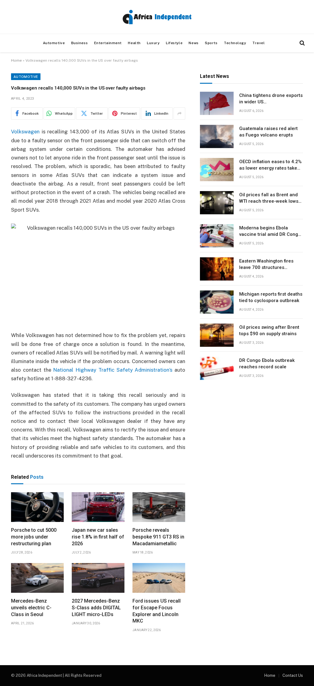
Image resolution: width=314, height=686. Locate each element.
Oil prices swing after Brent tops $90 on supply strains (269, 330)
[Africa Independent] (157, 17)
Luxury (153, 43)
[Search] (301, 43)
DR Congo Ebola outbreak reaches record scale (267, 364)
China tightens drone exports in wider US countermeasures (271, 99)
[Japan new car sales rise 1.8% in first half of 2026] (98, 507)
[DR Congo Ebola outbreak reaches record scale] (217, 368)
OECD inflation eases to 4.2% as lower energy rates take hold (270, 165)
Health (134, 43)
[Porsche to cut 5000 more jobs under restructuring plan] (37, 507)
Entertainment (108, 43)
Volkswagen (25, 131)
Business (79, 43)
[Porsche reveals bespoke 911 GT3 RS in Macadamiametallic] (158, 507)
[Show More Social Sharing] (179, 113)
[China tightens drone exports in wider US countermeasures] (217, 103)
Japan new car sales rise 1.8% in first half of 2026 (98, 536)
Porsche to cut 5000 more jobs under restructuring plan (33, 536)
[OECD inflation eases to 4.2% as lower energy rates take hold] (217, 169)
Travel (258, 43)
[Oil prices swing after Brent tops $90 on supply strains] (217, 335)
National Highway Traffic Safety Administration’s (112, 370)
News (193, 43)
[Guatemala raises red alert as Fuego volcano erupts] (217, 136)
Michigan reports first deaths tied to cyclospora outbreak (270, 297)
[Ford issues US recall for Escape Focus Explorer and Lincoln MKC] (158, 578)
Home (16, 60)
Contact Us (292, 675)
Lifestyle (174, 43)
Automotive (54, 43)
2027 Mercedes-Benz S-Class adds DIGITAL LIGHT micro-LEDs (96, 607)
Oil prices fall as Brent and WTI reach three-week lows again (268, 198)
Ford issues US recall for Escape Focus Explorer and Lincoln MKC (156, 611)
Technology (235, 43)
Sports (211, 43)
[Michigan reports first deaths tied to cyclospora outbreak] (217, 302)
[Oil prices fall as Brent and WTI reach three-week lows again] (217, 202)
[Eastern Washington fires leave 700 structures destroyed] (217, 269)
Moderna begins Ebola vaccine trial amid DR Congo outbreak (270, 231)
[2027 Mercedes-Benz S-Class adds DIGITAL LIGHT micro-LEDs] (98, 578)
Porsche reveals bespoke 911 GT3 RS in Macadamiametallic (158, 536)
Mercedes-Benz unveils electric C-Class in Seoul (31, 607)
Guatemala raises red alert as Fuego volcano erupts (268, 132)
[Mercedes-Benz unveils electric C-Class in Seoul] (37, 578)
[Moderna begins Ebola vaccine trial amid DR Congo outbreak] (217, 235)
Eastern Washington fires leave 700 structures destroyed (266, 264)
